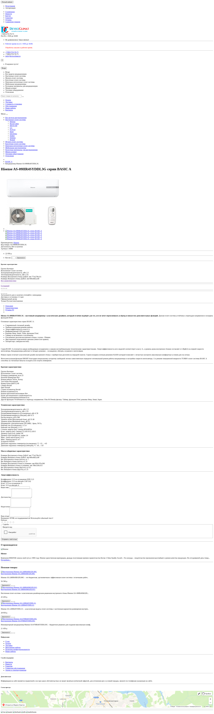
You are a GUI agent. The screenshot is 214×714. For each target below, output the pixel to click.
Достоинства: (6, 497)
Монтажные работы (13, 647)
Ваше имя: (5, 487)
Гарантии (9, 18)
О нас (7, 641)
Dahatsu (13, 138)
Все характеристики (8, 281)
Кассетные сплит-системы (15, 144)
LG (11, 128)
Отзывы (8, 20)
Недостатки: (5, 507)
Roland (12, 140)
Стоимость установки (13, 104)
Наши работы (10, 108)
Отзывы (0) (9, 310)
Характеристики (11, 308)
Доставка (8, 102)
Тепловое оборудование (14, 154)
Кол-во (8, 258)
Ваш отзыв (5, 516)
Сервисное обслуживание (15, 668)
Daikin (12, 136)
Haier (12, 132)
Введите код (7, 527)
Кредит (8, 16)
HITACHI (13, 126)
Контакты (9, 110)
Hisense (12, 122)
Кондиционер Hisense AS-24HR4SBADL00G (18, 574)
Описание (9, 306)
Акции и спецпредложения (15, 670)
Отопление (9, 156)
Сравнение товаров (12, 22)
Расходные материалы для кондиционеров (21, 150)
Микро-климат (11, 152)
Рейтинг (4, 520)
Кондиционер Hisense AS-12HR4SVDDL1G (17, 605)
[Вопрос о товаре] (2, 288)
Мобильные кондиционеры (15, 148)
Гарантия (8, 666)
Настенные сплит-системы (15, 120)
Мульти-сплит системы (14, 142)
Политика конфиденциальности (17, 649)
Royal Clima (14, 124)
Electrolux (13, 134)
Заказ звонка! (17, 40)
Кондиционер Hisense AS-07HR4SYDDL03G (18, 621)
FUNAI (12, 130)
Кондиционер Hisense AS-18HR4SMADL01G (18, 589)
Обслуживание (11, 106)
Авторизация (10, 8)
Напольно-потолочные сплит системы (20, 146)
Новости (8, 14)
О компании (10, 12)
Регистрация (10, 6)
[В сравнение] (6, 288)
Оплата (8, 100)
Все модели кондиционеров (16, 118)
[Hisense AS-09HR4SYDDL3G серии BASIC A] (33, 229)
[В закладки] (4, 288)
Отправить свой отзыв (9, 539)
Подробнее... (6, 560)
